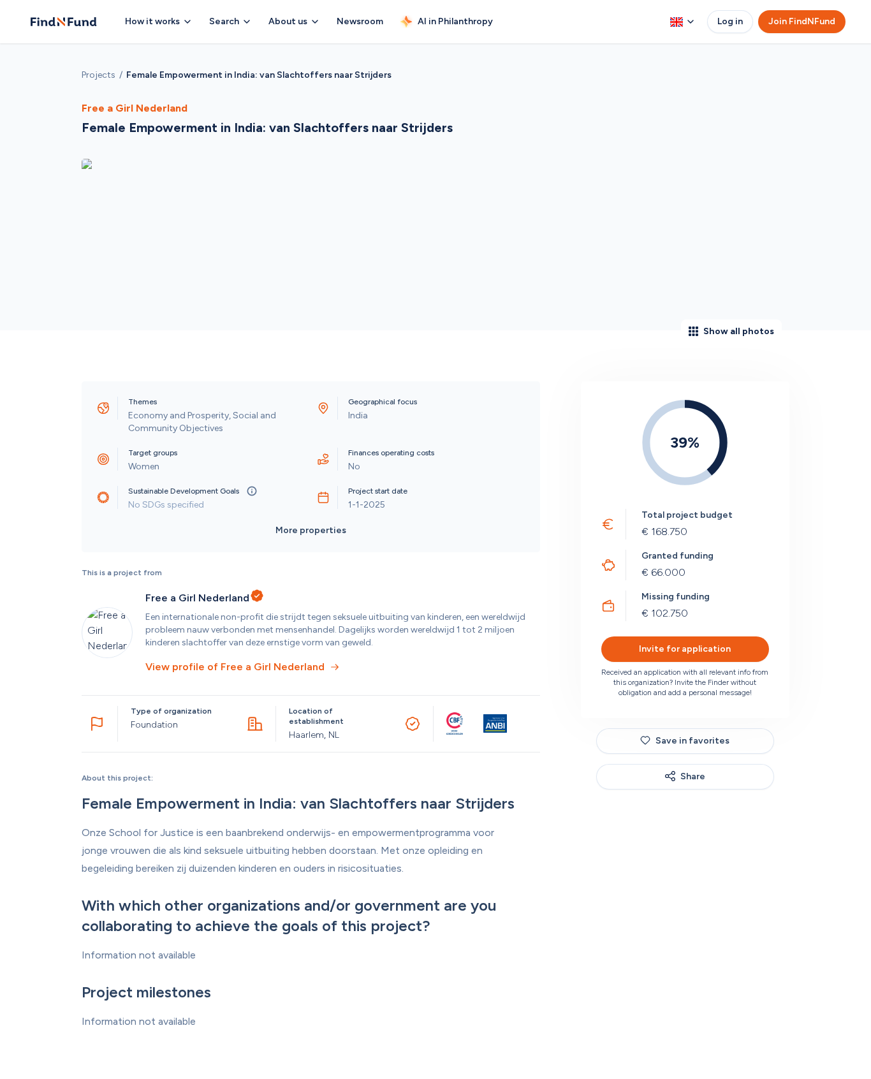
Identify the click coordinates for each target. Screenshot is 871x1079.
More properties (310, 530)
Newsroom (360, 21)
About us (287, 21)
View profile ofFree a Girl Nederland (235, 667)
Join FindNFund (801, 21)
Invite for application (685, 648)
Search (224, 21)
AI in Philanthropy (455, 21)
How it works (152, 21)
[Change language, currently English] (682, 22)
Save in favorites (692, 740)
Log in (730, 21)
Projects (98, 75)
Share (692, 775)
